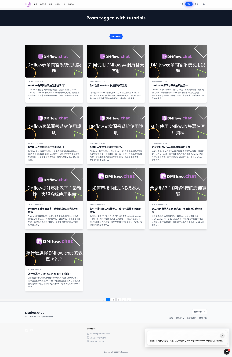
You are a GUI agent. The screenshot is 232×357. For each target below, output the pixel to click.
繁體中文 (203, 317)
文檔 (63, 4)
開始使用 (43, 4)
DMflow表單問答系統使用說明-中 (170, 85)
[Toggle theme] (204, 4)
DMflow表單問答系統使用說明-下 (46, 85)
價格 (50, 4)
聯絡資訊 (71, 4)
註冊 (181, 4)
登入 (189, 4)
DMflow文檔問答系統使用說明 (106, 147)
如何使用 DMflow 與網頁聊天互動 (108, 85)
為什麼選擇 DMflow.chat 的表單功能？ (49, 273)
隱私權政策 (191, 317)
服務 (35, 4)
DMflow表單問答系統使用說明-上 (46, 147)
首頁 (171, 317)
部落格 (57, 4)
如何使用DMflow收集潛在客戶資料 (171, 147)
